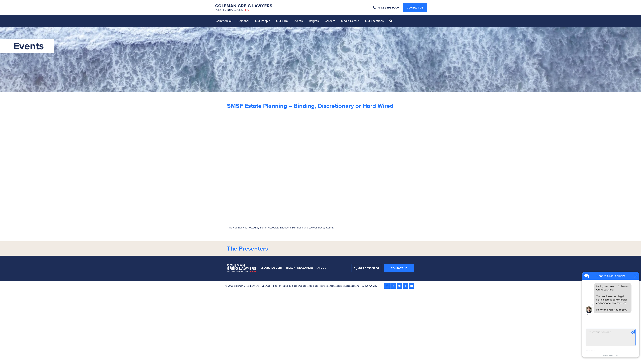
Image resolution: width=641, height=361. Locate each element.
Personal (243, 21)
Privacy (290, 268)
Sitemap (266, 286)
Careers (330, 21)
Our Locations (374, 21)
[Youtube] (411, 286)
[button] (390, 20)
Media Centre (350, 21)
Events (298, 21)
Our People (262, 21)
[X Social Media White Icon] (405, 286)
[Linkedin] (399, 286)
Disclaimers (305, 268)
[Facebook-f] (387, 286)
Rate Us (321, 268)
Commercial (224, 21)
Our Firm (282, 21)
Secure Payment (271, 268)
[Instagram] (393, 286)
